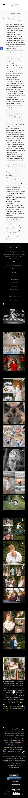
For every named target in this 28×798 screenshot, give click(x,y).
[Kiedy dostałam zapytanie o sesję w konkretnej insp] (14, 599)
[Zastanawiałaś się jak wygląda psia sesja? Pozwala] (14, 738)
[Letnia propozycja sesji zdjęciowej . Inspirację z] (14, 389)
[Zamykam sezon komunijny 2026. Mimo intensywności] (14, 552)
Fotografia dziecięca (14, 279)
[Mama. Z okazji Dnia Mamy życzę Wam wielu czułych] (14, 622)
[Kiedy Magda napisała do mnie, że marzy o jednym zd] (14, 320)
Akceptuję (16, 794)
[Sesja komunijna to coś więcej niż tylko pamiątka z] (14, 575)
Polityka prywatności (22, 794)
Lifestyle (14, 292)
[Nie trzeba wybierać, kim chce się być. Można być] (14, 529)
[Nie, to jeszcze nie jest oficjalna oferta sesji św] (14, 366)
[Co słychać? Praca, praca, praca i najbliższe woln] (14, 668)
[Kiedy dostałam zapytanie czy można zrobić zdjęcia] (14, 692)
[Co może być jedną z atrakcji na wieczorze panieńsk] (14, 436)
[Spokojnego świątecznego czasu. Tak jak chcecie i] (14, 715)
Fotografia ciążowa (14, 286)
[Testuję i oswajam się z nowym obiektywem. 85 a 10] (14, 459)
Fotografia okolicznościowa (14, 296)
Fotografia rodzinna (14, 282)
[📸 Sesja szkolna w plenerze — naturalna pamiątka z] (14, 645)
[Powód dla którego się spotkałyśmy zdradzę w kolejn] (14, 343)
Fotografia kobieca (14, 289)
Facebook (9, 791)
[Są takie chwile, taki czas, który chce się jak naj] (14, 482)
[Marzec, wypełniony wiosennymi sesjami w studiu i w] (14, 761)
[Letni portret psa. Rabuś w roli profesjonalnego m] (14, 413)
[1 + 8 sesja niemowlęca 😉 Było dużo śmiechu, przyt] (14, 506)
